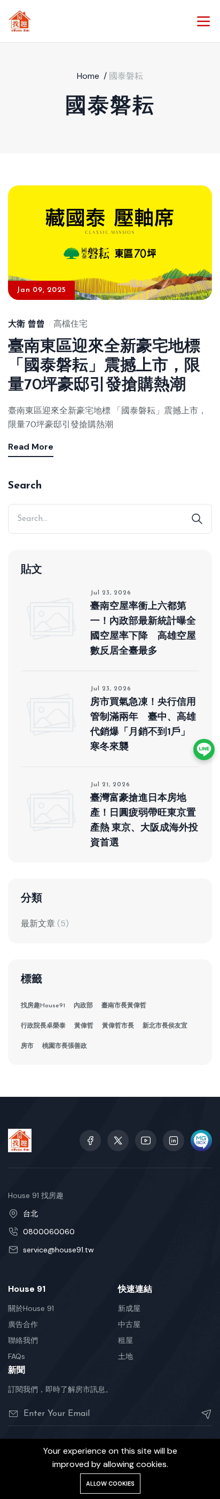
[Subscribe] (202, 1413)
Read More (30, 446)
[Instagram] (173, 1140)
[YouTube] (145, 1140)
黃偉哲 (83, 1026)
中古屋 (129, 1324)
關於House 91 (31, 1308)
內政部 (83, 1006)
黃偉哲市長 (118, 1026)
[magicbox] (201, 1140)
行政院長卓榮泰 (43, 1026)
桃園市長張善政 (64, 1046)
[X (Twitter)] (118, 1140)
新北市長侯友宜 (165, 1026)
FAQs (16, 1356)
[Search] (197, 518)
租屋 (125, 1340)
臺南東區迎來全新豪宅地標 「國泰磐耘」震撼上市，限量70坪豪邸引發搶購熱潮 (104, 366)
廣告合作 (23, 1324)
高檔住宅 (70, 324)
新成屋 (129, 1308)
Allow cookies (110, 1483)
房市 (27, 1046)
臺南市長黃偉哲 (123, 1006)
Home (88, 76)
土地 (125, 1356)
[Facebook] (90, 1140)
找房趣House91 (43, 1006)
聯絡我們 (23, 1340)
